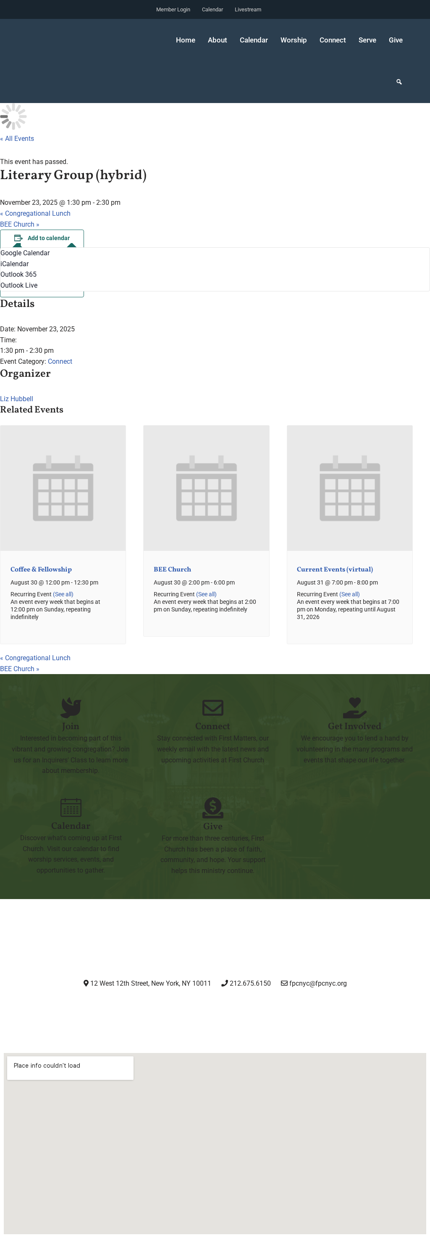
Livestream (248, 9)
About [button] (217, 40)
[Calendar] (70, 807)
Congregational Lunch (35, 213)
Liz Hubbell (16, 399)
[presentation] (63, 549)
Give (396, 40)
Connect (60, 361)
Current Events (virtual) (335, 569)
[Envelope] (279, 1007)
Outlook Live (18, 285)
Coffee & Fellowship (41, 569)
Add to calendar (49, 238)
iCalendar (14, 264)
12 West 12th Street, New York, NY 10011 (150, 983)
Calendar (212, 9)
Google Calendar (25, 253)
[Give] (212, 807)
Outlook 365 (18, 274)
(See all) (63, 594)
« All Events (17, 139)
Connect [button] (333, 40)
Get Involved (354, 726)
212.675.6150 (249, 983)
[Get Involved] (354, 707)
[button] (399, 82)
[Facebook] (194, 1007)
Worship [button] (294, 40)
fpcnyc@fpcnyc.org (318, 983)
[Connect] (212, 707)
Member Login (173, 9)
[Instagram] (150, 1007)
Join (70, 726)
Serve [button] (367, 40)
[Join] (70, 707)
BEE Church (19, 224)
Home (185, 40)
